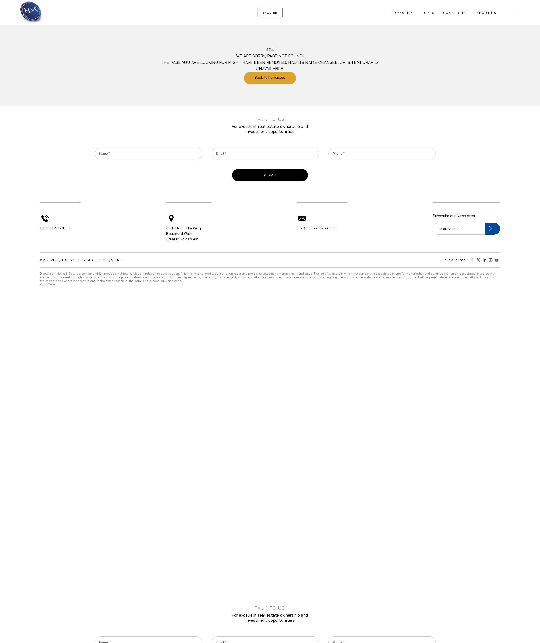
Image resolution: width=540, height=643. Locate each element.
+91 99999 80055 (55, 228)
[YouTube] (497, 260)
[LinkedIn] (485, 260)
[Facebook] (473, 260)
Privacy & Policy (111, 260)
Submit (270, 175)
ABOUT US (487, 13)
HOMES (428, 13)
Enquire (270, 12)
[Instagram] (491, 260)
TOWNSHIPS (402, 13)
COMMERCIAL (455, 13)
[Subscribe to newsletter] (492, 229)
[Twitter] (479, 260)
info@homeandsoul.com (317, 228)
